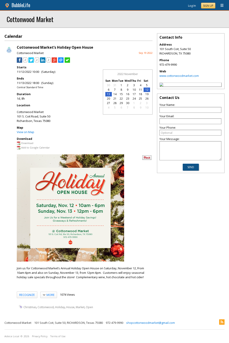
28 (115, 103)
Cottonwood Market (30, 19)
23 (127, 98)
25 (140, 98)
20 (108, 98)
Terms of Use (58, 336)
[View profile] (8, 53)
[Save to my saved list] (67, 62)
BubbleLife (21, 5)
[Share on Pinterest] (146, 159)
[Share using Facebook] (19, 62)
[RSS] (222, 322)
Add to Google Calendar (35, 147)
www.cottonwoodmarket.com (179, 76)
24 (134, 98)
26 (146, 98)
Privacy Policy (39, 336)
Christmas (29, 307)
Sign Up (208, 6)
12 (146, 90)
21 (115, 98)
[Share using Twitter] (31, 62)
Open (89, 307)
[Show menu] (220, 6)
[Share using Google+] (54, 62)
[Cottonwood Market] (161, 85)
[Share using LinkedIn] (42, 62)
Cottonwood (46, 307)
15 (121, 94)
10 (134, 90)
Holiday (60, 307)
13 (108, 94)
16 (127, 94)
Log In (192, 6)
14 (115, 94)
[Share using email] (61, 62)
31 (115, 85)
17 (134, 94)
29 (121, 103)
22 (121, 98)
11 (140, 90)
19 (146, 94)
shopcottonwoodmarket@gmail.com (150, 323)
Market (80, 307)
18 (140, 94)
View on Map (25, 132)
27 (108, 103)
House (70, 307)
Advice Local (11, 336)
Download (27, 143)
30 (108, 85)
